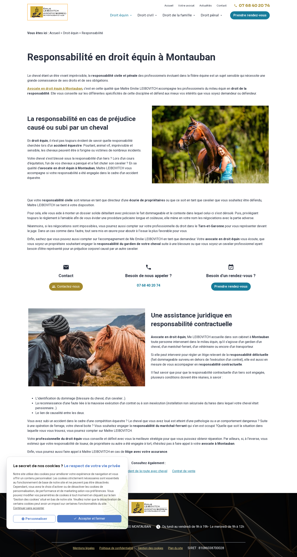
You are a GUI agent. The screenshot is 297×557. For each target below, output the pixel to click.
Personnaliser (36, 519)
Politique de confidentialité (116, 548)
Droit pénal (210, 15)
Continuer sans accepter (28, 508)
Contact (222, 5)
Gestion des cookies (150, 548)
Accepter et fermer (91, 518)
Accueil (168, 5)
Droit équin (119, 15)
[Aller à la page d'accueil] (47, 12)
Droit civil (145, 15)
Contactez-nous (66, 286)
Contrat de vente (183, 471)
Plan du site (175, 548)
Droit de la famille (177, 15)
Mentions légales (84, 548)
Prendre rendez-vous (249, 15)
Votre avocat (186, 5)
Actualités (205, 5)
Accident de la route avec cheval (144, 471)
